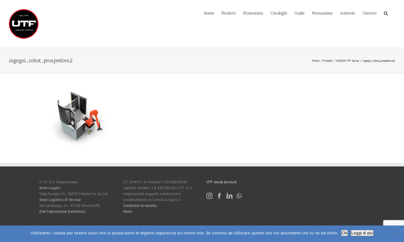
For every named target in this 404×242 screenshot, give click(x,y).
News (127, 211)
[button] (386, 12)
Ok (344, 232)
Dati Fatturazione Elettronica (62, 211)
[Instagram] (209, 196)
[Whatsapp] (239, 196)
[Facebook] (219, 196)
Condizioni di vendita (139, 205)
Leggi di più (362, 232)
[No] (397, 234)
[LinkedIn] (229, 196)
